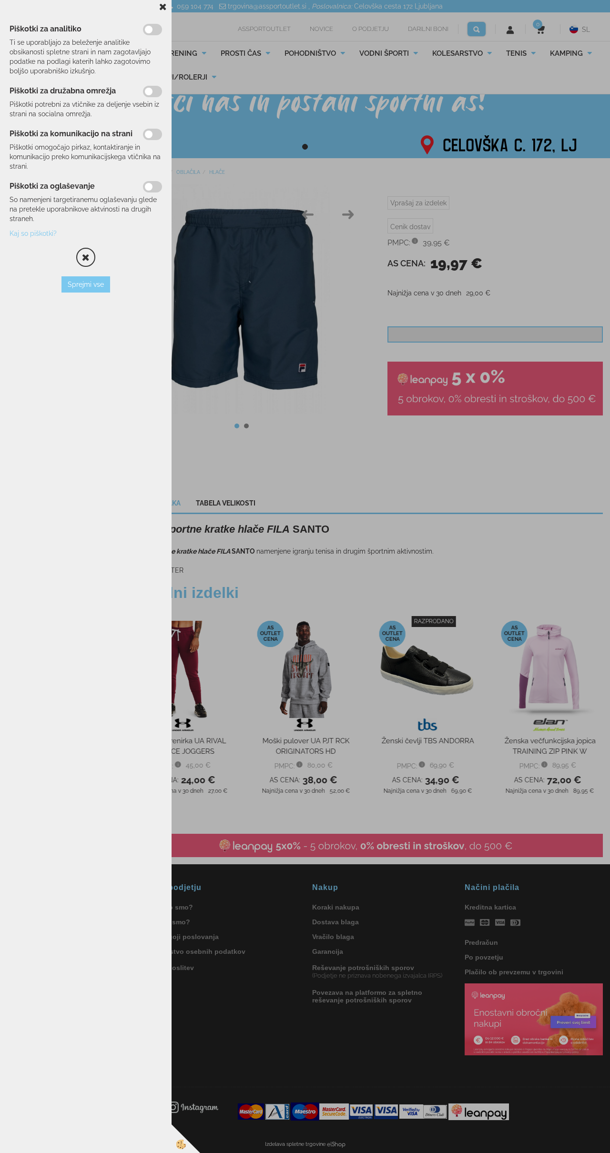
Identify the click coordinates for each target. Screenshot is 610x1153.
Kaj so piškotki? (33, 233)
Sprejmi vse (86, 284)
